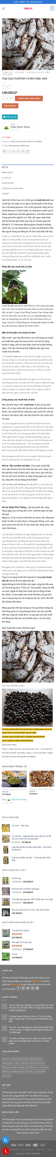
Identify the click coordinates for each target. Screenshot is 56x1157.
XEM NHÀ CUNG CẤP (28, 1132)
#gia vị (17, 1063)
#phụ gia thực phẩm (10, 1067)
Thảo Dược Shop (20, 126)
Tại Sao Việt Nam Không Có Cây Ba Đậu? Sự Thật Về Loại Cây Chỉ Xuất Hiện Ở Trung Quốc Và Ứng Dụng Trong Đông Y (31, 1007)
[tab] (28, 167)
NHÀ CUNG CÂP (27, 1149)
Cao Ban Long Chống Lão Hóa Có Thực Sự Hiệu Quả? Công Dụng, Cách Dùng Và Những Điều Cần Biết (31, 1018)
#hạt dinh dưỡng (28, 1063)
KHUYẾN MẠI (13, 1149)
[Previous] (2, 790)
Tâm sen (5, 792)
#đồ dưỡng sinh (18, 1072)
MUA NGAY (10, 106)
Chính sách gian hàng (12, 188)
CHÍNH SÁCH (40, 1149)
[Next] (54, 790)
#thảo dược (25, 146)
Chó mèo (30, 1072)
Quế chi (32, 791)
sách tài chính (40, 1072)
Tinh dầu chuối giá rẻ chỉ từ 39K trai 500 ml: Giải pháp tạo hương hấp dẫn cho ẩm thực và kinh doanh (30, 1040)
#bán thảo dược (14, 146)
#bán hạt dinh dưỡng (20, 1059)
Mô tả (5, 167)
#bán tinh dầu (8, 1063)
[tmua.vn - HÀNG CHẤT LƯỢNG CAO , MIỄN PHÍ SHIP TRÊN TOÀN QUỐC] (28, 8)
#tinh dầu (44, 1067)
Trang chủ (7, 72)
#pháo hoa (40, 1063)
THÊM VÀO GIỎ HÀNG (29, 98)
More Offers (8, 183)
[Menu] (3, 8)
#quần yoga (23, 1067)
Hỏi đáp (5, 194)
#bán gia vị (6, 1059)
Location (6, 178)
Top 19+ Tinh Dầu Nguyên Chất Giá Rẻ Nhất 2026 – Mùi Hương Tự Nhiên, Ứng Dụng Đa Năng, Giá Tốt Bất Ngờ (31, 1029)
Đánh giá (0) (7, 172)
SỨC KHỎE (19, 72)
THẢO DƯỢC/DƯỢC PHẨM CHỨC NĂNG (26, 142)
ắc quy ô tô (6, 1076)
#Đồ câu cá (7, 1072)
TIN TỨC (50, 1149)
